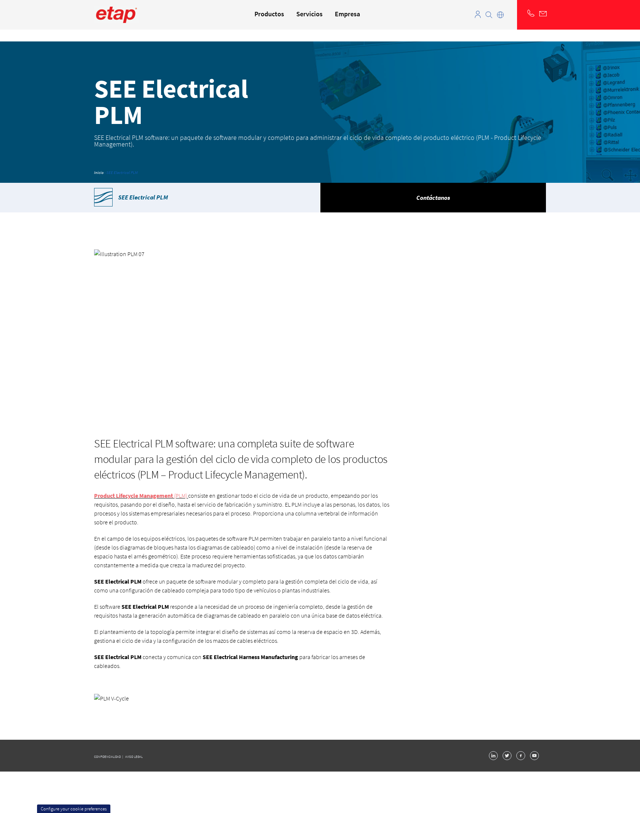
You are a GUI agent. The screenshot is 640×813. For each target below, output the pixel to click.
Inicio (99, 172)
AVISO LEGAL (134, 757)
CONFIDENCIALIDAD (107, 757)
